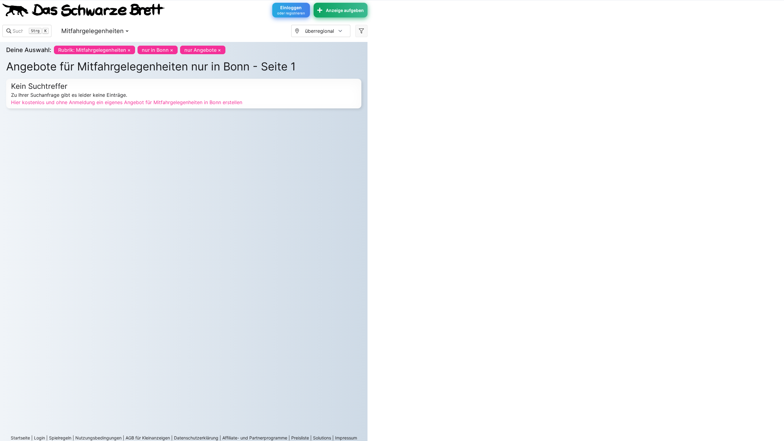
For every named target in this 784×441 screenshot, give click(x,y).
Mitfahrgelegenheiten (92, 31)
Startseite (20, 437)
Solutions (322, 437)
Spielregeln (60, 437)
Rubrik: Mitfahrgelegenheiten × (94, 50)
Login (39, 437)
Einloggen (291, 10)
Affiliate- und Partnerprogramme (254, 437)
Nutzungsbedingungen (98, 437)
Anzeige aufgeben (345, 10)
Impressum (346, 437)
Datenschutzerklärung (196, 437)
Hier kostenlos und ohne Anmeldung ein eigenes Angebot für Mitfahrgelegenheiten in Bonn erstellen (126, 102)
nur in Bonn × (157, 50)
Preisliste (300, 437)
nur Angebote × (202, 50)
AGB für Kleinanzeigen (148, 437)
